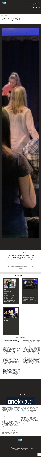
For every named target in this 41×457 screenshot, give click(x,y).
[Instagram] (39, 8)
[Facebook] (33, 8)
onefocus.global (25, 423)
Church (13, 1)
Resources (31, 1)
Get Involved (24, 1)
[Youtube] (36, 8)
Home (10, 1)
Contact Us (37, 1)
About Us (18, 1)
